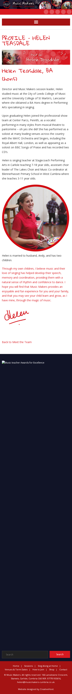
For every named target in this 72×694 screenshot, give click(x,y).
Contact (63, 669)
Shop (51, 669)
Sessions (28, 665)
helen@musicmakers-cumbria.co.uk (36, 682)
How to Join (38, 669)
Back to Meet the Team (17, 342)
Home (16, 665)
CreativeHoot (47, 689)
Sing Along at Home (48, 665)
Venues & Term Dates (16, 669)
